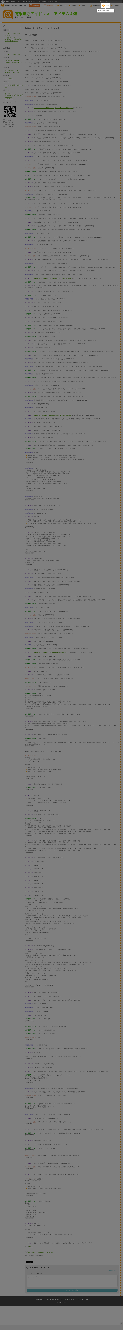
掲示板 (107, 5)
